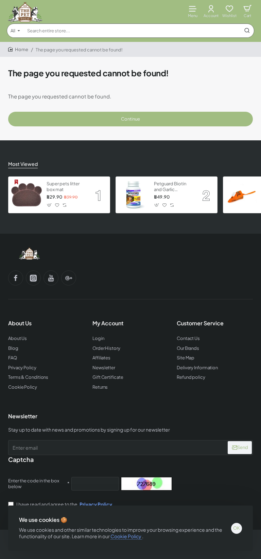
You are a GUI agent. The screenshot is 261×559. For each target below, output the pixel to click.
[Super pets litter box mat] (26, 195)
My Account (107, 323)
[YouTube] (51, 277)
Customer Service (200, 323)
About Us (20, 323)
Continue (130, 119)
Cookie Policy (126, 536)
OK (236, 528)
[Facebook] (15, 277)
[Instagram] (33, 277)
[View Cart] (247, 11)
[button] (49, 205)
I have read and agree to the (64, 504)
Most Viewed (23, 164)
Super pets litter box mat (63, 186)
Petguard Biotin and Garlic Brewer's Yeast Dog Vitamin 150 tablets (171, 187)
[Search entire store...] (247, 30)
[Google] (68, 277)
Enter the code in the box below (33, 483)
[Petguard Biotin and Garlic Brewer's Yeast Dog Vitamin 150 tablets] (134, 195)
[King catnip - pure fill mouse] (241, 195)
